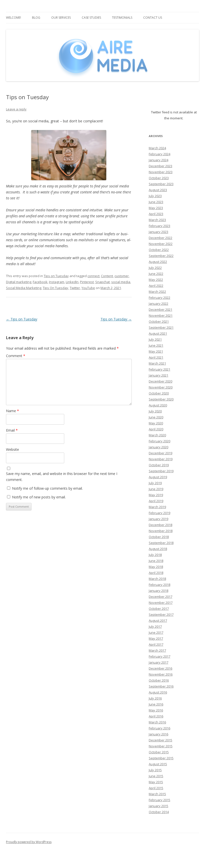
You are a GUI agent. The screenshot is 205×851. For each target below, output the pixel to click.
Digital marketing (18, 282)
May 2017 (156, 638)
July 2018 (155, 554)
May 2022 (156, 279)
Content (107, 276)
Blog (36, 17)
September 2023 (161, 184)
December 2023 (160, 166)
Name (12, 410)
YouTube (88, 288)
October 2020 (159, 393)
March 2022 (157, 291)
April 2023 (156, 214)
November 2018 (160, 531)
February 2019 (159, 513)
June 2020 (156, 417)
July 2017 (155, 626)
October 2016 (159, 680)
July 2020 (155, 411)
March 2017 (157, 650)
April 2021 (156, 357)
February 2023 (159, 226)
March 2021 (157, 363)
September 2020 (161, 399)
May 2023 (156, 208)
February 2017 (159, 656)
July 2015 (155, 770)
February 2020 (159, 441)
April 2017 (156, 644)
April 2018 (156, 572)
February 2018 (159, 584)
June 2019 (156, 489)
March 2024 (157, 148)
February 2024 (159, 154)
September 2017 (161, 614)
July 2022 (155, 267)
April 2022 (156, 285)
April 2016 (156, 716)
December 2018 (160, 525)
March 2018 (157, 578)
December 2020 (160, 381)
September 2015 (161, 758)
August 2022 (158, 261)
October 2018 (159, 537)
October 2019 (159, 465)
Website (12, 449)
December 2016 (160, 668)
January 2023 (158, 232)
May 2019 (156, 495)
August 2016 (158, 692)
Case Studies (91, 17)
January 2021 (158, 375)
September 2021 (161, 327)
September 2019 (161, 471)
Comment (15, 355)
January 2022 (158, 303)
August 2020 (158, 405)
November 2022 (160, 243)
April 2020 (156, 429)
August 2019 (158, 477)
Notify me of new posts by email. (39, 497)
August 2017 (158, 620)
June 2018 (156, 560)
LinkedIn (72, 282)
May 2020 (156, 423)
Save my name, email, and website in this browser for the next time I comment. (61, 476)
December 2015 (160, 740)
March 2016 (157, 722)
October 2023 (159, 178)
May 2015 (156, 782)
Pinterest (87, 282)
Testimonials (122, 17)
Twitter (75, 288)
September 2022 (161, 255)
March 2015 (157, 794)
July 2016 (155, 698)
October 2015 (159, 752)
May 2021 (156, 351)
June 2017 (156, 632)
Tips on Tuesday (56, 276)
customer (121, 276)
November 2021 (160, 315)
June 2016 (156, 704)
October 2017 (159, 608)
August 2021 (158, 333)
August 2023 (158, 190)
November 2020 (160, 387)
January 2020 (158, 447)
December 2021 (160, 309)
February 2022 (159, 297)
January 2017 (158, 662)
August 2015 (158, 764)
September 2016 (161, 686)
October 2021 (159, 321)
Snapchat (102, 282)
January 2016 (158, 734)
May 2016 (156, 710)
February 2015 (159, 800)
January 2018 (158, 590)
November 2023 (160, 172)
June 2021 (156, 345)
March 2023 (157, 220)
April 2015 (156, 788)
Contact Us (152, 17)
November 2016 (160, 674)
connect (94, 276)
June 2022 (156, 273)
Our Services (61, 17)
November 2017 (160, 602)
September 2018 (161, 543)
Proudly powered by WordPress (29, 842)
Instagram (56, 282)
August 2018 (158, 548)
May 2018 (156, 566)
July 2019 (155, 483)
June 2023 (156, 202)
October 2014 (159, 812)
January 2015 (158, 806)
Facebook (40, 282)
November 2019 (160, 459)
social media (120, 282)
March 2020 (157, 435)
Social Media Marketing (23, 288)
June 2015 (156, 776)
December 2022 (160, 237)
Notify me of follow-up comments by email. (47, 488)
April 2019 (156, 501)
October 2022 (159, 249)
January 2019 (158, 519)
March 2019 (157, 507)
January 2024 (158, 160)
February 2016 (159, 728)
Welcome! (13, 17)
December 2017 (160, 596)
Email (12, 430)
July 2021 (155, 339)
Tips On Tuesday (55, 288)
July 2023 (155, 196)
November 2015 (160, 746)
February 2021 (159, 369)
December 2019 (160, 453)
